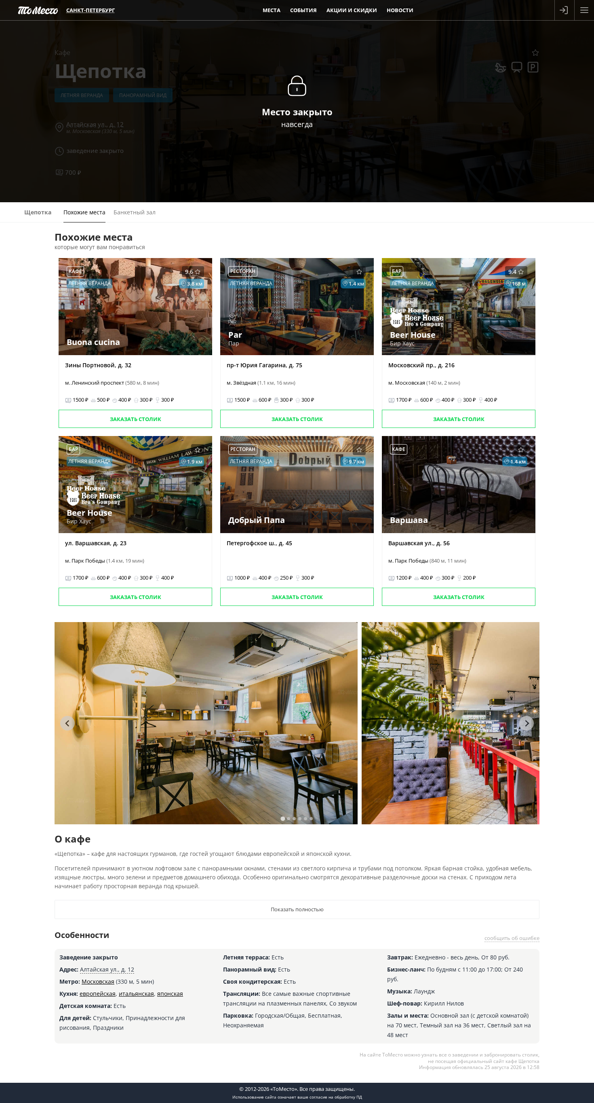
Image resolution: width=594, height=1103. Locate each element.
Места (271, 10)
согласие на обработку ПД (336, 1097)
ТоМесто (38, 10)
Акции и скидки (351, 10)
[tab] (282, 818)
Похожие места (84, 212)
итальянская (136, 993)
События (303, 10)
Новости (400, 10)
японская (170, 993)
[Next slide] (526, 723)
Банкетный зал (135, 212)
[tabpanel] (206, 723)
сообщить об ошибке (511, 938)
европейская (98, 993)
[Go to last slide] (67, 723)
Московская (98, 981)
